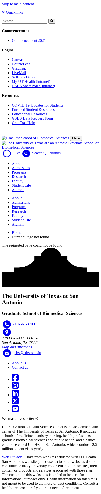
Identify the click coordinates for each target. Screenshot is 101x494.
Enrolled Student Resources (33, 109)
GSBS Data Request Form (32, 118)
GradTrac (19, 68)
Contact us (20, 367)
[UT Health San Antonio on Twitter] (15, 402)
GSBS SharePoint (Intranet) (33, 86)
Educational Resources (29, 114)
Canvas (17, 60)
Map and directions (17, 347)
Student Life (21, 185)
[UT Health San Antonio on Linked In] (15, 395)
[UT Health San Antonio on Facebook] (15, 379)
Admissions (21, 168)
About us (19, 363)
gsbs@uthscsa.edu (27, 353)
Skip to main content (18, 4)
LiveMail (19, 73)
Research (19, 176)
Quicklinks (14, 12)
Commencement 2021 (29, 41)
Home (16, 233)
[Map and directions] (7, 332)
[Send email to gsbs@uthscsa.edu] (7, 353)
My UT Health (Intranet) (31, 81)
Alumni (18, 190)
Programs (19, 172)
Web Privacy (12, 457)
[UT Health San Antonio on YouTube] (15, 410)
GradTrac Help (23, 123)
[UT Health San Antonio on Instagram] (15, 387)
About (17, 163)
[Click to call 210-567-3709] (7, 324)
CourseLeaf (21, 64)
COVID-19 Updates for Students (37, 105)
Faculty (17, 181)
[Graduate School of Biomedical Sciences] (35, 138)
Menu (76, 138)
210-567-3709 (24, 324)
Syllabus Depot (24, 77)
